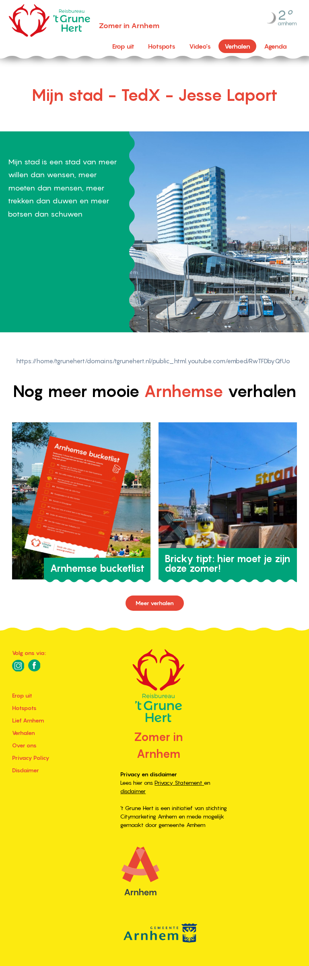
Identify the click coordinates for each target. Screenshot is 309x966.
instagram (18, 665)
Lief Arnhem (28, 720)
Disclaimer (25, 770)
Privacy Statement (179, 782)
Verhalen (237, 46)
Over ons (24, 745)
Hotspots (161, 46)
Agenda (275, 46)
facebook (34, 665)
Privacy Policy (30, 757)
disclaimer (133, 791)
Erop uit (123, 46)
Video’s (200, 46)
